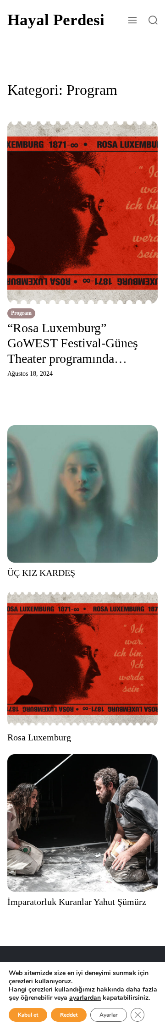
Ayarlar (108, 1015)
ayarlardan (85, 998)
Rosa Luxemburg (39, 737)
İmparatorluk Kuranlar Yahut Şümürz (76, 902)
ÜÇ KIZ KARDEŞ (41, 573)
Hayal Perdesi (55, 20)
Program (21, 313)
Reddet (68, 1015)
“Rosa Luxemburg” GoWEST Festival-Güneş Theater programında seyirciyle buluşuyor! (72, 344)
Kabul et (28, 1015)
